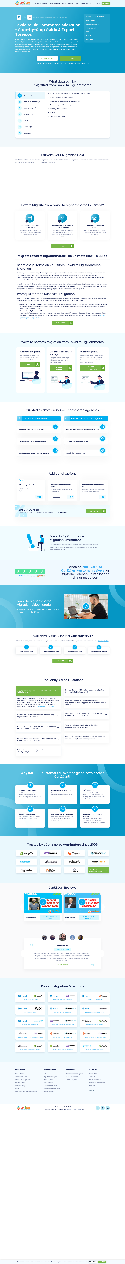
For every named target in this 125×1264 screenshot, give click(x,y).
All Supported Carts (50, 1086)
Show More (60, 323)
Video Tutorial (90, 28)
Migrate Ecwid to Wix (30, 1012)
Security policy (20, 1086)
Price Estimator (47, 58)
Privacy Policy (68, 1109)
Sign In (98, 3)
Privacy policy (19, 1083)
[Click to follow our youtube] (103, 1108)
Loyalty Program (71, 1080)
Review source (62, 964)
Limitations (89, 40)
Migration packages (50, 1077)
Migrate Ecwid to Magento (95, 1000)
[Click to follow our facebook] (98, 1108)
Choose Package (59, 368)
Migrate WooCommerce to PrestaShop (62, 1024)
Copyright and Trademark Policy (26, 1092)
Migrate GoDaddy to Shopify (94, 1024)
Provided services (95, 1080)
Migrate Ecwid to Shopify (30, 1000)
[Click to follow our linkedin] (108, 1108)
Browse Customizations (91, 368)
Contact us (93, 1074)
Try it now (94, 511)
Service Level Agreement (23, 1080)
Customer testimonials (97, 1083)
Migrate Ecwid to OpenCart (30, 1024)
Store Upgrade (48, 1080)
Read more (92, 1262)
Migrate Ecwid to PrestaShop (62, 1012)
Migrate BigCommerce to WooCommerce (30, 1037)
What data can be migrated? (96, 16)
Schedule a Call (86, 3)
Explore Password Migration (45, 706)
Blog (77, 3)
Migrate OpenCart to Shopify (94, 1049)
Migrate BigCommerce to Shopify (30, 1049)
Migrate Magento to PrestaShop (62, 1037)
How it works (90, 20)
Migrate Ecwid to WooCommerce (62, 1000)
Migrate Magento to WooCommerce (95, 1037)
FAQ (45, 1074)
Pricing (64, 3)
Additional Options (92, 24)
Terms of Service (21, 1077)
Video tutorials (48, 1083)
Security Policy (103, 641)
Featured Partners (72, 1077)
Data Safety (90, 36)
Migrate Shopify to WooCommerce (62, 1049)
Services (70, 3)
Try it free (105, 3)
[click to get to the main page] (23, 1108)
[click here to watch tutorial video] (86, 606)
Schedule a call (83, 63)
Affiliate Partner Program (74, 1074)
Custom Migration (54, 3)
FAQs (88, 32)
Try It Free (71, 58)
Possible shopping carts (52, 1089)
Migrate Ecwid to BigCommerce (94, 1012)
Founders (92, 1086)
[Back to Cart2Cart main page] (22, 5)
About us (92, 1077)
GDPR (17, 1089)
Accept (102, 1262)
